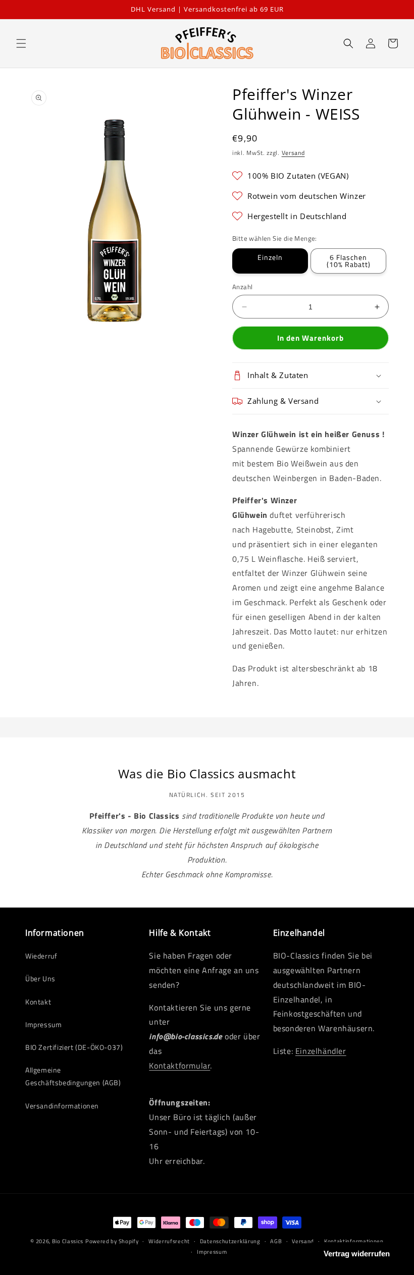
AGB (276, 1241)
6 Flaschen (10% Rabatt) (349, 261)
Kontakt (38, 1001)
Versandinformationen (62, 1105)
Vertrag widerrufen (357, 1253)
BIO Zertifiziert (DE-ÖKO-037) (74, 1047)
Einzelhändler (320, 1051)
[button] (21, 43)
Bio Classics (67, 1241)
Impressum (43, 1024)
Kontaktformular (179, 1065)
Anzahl (242, 287)
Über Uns (40, 978)
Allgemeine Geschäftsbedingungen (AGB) (73, 1076)
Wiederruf (41, 955)
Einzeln (270, 257)
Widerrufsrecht (169, 1241)
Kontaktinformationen (354, 1241)
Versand (293, 152)
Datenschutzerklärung (230, 1241)
